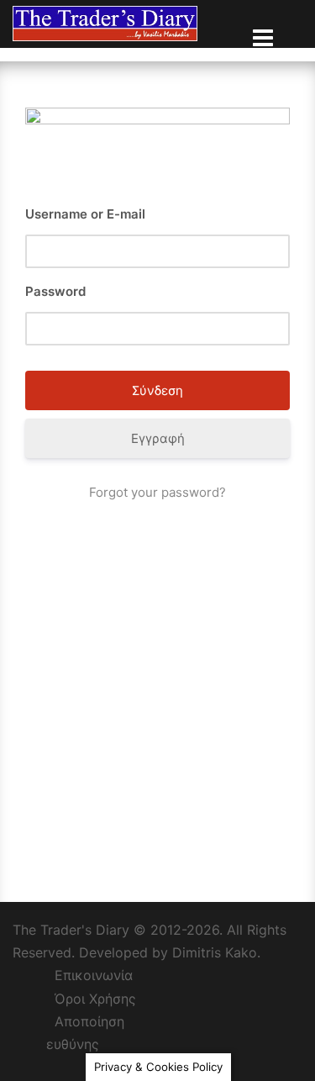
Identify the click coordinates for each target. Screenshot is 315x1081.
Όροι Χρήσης (95, 998)
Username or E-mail (85, 214)
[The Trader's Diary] (105, 22)
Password (55, 291)
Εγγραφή (158, 438)
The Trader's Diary (71, 929)
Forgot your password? (157, 492)
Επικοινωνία (94, 975)
